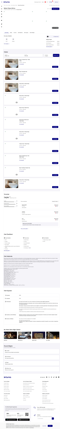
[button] (31, 20)
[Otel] (2, 9)
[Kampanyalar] (2, 24)
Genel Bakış (6, 32)
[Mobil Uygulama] (2, 27)
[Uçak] (2, 6)
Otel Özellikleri (20, 32)
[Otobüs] (2, 11)
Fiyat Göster (55, 66)
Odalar (11, 32)
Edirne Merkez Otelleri (14, 5)
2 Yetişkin (46, 55)
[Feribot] (2, 17)
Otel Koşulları (26, 32)
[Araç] (2, 14)
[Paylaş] (50, 8)
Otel (7, 5)
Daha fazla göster (7, 250)
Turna (4, 5)
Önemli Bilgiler (32, 32)
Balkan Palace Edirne (21, 5)
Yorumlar (15, 32)
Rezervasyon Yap (55, 8)
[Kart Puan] (2, 20)
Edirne (9, 5)
